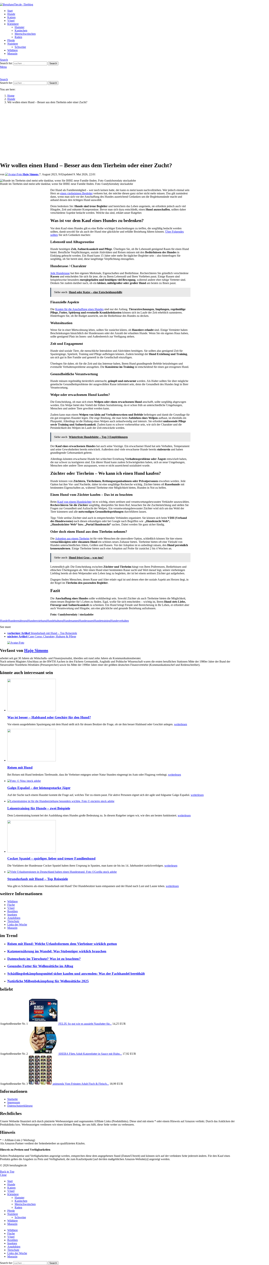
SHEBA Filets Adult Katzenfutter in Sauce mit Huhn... (90, 1053)
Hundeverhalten (119, 620)
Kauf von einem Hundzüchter (74, 501)
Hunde (11, 14)
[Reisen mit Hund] (123, 745)
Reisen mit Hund (20, 767)
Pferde (11, 40)
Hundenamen (71, 620)
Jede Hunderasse (60, 273)
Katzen (11, 17)
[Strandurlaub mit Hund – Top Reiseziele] (123, 872)
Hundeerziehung (37, 620)
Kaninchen (21, 30)
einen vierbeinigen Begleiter (76, 193)
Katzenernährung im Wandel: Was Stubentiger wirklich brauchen (56, 951)
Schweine (20, 46)
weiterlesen (180, 724)
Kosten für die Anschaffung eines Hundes (79, 309)
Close (3, 1174)
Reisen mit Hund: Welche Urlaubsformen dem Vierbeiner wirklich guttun (62, 944)
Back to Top (7, 1171)
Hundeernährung (17, 620)
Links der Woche (17, 924)
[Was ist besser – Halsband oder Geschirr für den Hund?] (123, 695)
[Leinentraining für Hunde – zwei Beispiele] (123, 801)
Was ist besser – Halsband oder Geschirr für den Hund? (49, 717)
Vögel (10, 20)
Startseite (12, 1099)
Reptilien (12, 911)
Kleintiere (13, 23)
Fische (11, 904)
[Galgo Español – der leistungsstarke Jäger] (123, 781)
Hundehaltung (55, 620)
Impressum (13, 1102)
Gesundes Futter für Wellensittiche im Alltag (40, 966)
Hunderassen (86, 620)
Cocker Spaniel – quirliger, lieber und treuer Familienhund (51, 858)
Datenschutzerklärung (20, 1105)
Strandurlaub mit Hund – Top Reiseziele (37, 879)
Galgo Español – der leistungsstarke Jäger (38, 788)
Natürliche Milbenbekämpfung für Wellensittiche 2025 (48, 981)
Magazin (12, 53)
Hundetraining (102, 620)
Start (10, 10)
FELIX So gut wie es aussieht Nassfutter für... (85, 1023)
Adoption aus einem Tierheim (72, 538)
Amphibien (13, 917)
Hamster (19, 27)
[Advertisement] (120, 132)
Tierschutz (13, 921)
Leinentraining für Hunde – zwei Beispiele (38, 808)
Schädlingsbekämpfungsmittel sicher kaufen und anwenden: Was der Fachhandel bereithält (76, 973)
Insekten (12, 914)
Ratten (18, 37)
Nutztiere (12, 43)
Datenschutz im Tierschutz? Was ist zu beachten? (44, 959)
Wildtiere (12, 50)
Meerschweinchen (25, 33)
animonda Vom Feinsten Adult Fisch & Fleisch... (81, 1083)
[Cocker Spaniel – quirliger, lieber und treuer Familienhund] (123, 836)
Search (53, 63)
